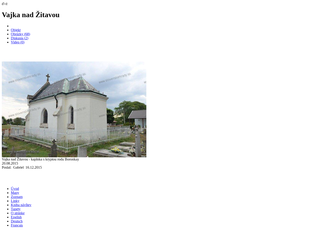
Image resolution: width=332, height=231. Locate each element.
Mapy (15, 193)
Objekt (16, 30)
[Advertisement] (55, 54)
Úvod (15, 189)
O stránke (18, 213)
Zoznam (17, 197)
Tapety (16, 209)
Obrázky (20, 34)
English (16, 217)
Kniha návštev (21, 205)
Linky (15, 201)
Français (17, 225)
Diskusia (19, 38)
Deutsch (17, 221)
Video (17, 42)
